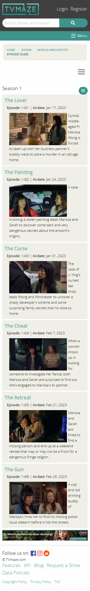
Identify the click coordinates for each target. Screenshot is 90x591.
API (27, 565)
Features (11, 565)
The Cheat (16, 326)
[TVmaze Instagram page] (39, 553)
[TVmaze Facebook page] (33, 553)
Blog (38, 565)
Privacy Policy (40, 582)
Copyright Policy (14, 582)
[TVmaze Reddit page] (47, 553)
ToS (57, 582)
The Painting (19, 172)
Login (62, 9)
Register (78, 9)
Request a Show (63, 565)
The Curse (16, 248)
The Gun (14, 469)
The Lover (16, 100)
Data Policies (15, 573)
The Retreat (18, 397)
